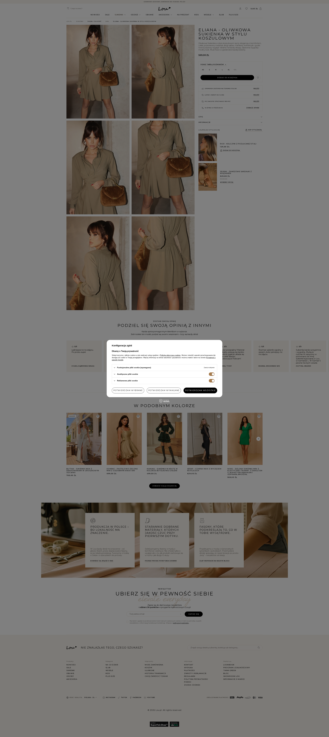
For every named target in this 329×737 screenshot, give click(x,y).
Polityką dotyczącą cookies (170, 355)
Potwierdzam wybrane (128, 390)
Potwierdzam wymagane (164, 390)
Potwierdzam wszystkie (200, 390)
